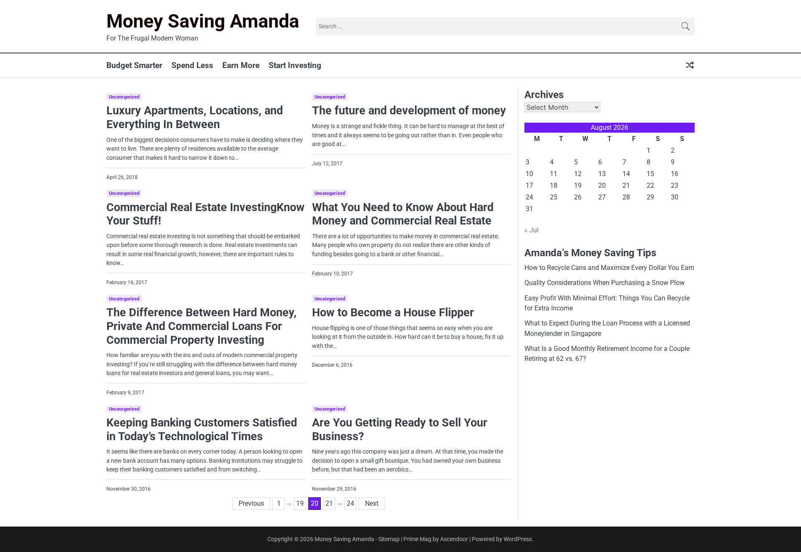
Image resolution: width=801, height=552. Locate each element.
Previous (251, 503)
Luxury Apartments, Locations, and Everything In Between (194, 117)
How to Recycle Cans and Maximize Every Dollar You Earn (609, 268)
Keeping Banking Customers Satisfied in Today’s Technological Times (201, 429)
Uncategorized (124, 97)
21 (329, 503)
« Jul (531, 230)
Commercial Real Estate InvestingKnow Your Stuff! (205, 214)
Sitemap (389, 539)
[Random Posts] (690, 66)
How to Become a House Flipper (393, 312)
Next (371, 503)
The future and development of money (409, 110)
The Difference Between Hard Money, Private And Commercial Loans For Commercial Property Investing (201, 326)
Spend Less (192, 65)
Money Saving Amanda (202, 21)
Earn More (240, 65)
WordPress (518, 539)
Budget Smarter (134, 65)
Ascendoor (454, 539)
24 (350, 503)
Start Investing (295, 65)
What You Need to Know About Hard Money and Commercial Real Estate (403, 214)
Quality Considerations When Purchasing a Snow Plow (604, 283)
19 (300, 503)
